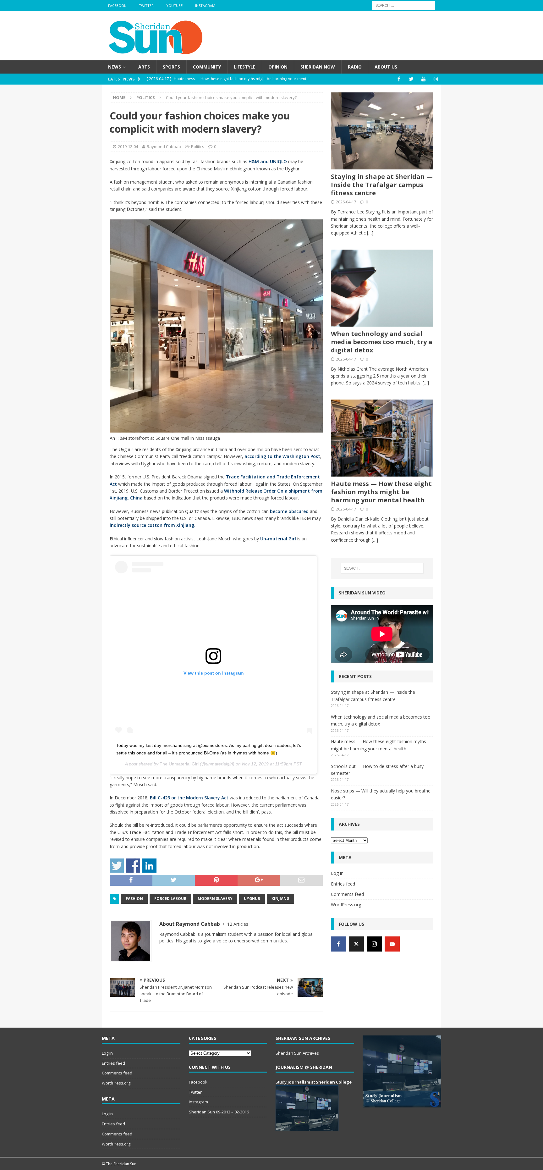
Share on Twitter (117, 865)
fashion (134, 898)
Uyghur (252, 898)
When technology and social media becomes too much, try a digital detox (381, 341)
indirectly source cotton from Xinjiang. (152, 525)
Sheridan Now (317, 67)
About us (386, 67)
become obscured (289, 511)
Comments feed (347, 894)
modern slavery (215, 898)
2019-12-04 (128, 146)
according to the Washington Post (282, 456)
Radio (355, 67)
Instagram (205, 5)
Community (207, 67)
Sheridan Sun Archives (297, 1053)
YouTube (174, 5)
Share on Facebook (133, 865)
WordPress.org (346, 905)
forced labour (170, 898)
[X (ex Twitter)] (356, 944)
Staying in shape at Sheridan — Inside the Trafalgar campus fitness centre (382, 184)
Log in (337, 873)
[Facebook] (398, 79)
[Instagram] (435, 79)
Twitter (146, 5)
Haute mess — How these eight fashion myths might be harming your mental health (381, 491)
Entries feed (343, 884)
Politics (197, 146)
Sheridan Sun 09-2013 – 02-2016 (219, 1112)
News (114, 67)
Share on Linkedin (149, 865)
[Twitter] (411, 79)
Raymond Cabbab (164, 146)
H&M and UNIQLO (268, 161)
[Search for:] (403, 5)
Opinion (278, 67)
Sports (171, 67)
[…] (370, 233)
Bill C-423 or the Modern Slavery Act (189, 798)
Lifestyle (244, 67)
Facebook (117, 5)
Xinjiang (280, 898)
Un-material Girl (278, 539)
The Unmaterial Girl (179, 763)
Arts (144, 67)
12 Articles (237, 924)
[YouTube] (423, 79)
